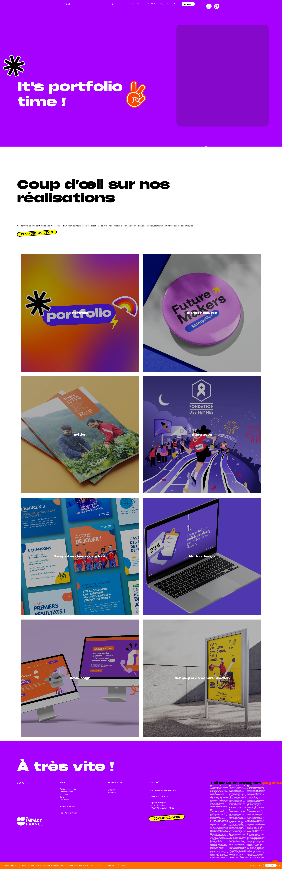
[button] (171, 4)
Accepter (271, 865)
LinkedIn (111, 790)
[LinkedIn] (209, 6)
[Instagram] (216, 6)
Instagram (112, 792)
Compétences (66, 792)
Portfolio (64, 794)
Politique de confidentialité (116, 865)
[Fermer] (279, 865)
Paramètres (257, 865)
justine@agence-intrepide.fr (163, 790)
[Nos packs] (100, 800)
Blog (62, 797)
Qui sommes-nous (68, 789)
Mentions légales (67, 806)
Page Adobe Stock (68, 813)
